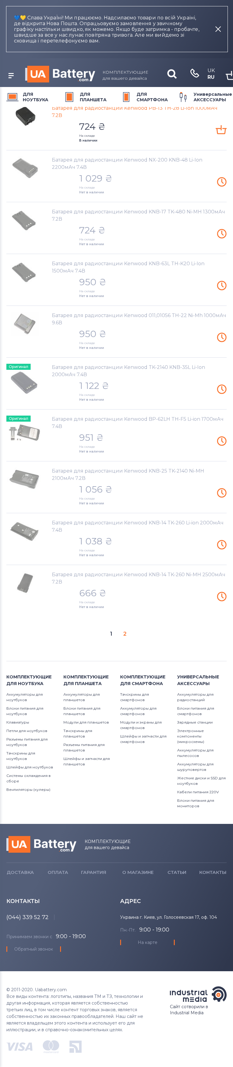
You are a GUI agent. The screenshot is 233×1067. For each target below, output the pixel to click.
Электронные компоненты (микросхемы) (190, 736)
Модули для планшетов (86, 722)
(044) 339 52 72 (27, 917)
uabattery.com (41, 844)
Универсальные (213, 97)
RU (211, 77)
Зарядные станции (195, 722)
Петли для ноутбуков (26, 730)
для (35, 97)
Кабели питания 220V (198, 792)
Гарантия (93, 872)
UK (211, 70)
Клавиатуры (17, 722)
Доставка (20, 872)
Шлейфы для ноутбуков (29, 767)
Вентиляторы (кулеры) (28, 789)
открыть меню (10, 75)
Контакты (212, 872)
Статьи (176, 872)
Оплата (58, 872)
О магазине (138, 872)
